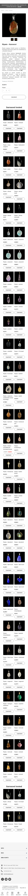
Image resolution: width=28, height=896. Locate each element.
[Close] (26, 5)
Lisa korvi (8, 128)
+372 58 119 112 (7, 871)
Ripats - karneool (9, 10)
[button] (7, 894)
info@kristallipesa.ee (8, 874)
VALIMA (19, 6)
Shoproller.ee (23, 887)
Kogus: (4, 87)
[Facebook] (2, 879)
